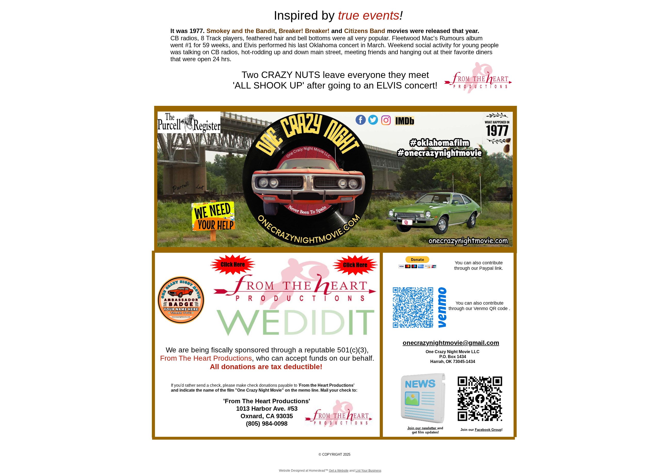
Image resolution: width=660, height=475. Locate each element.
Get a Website (339, 470)
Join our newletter (422, 428)
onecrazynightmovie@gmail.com (451, 342)
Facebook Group (488, 430)
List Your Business (368, 470)
